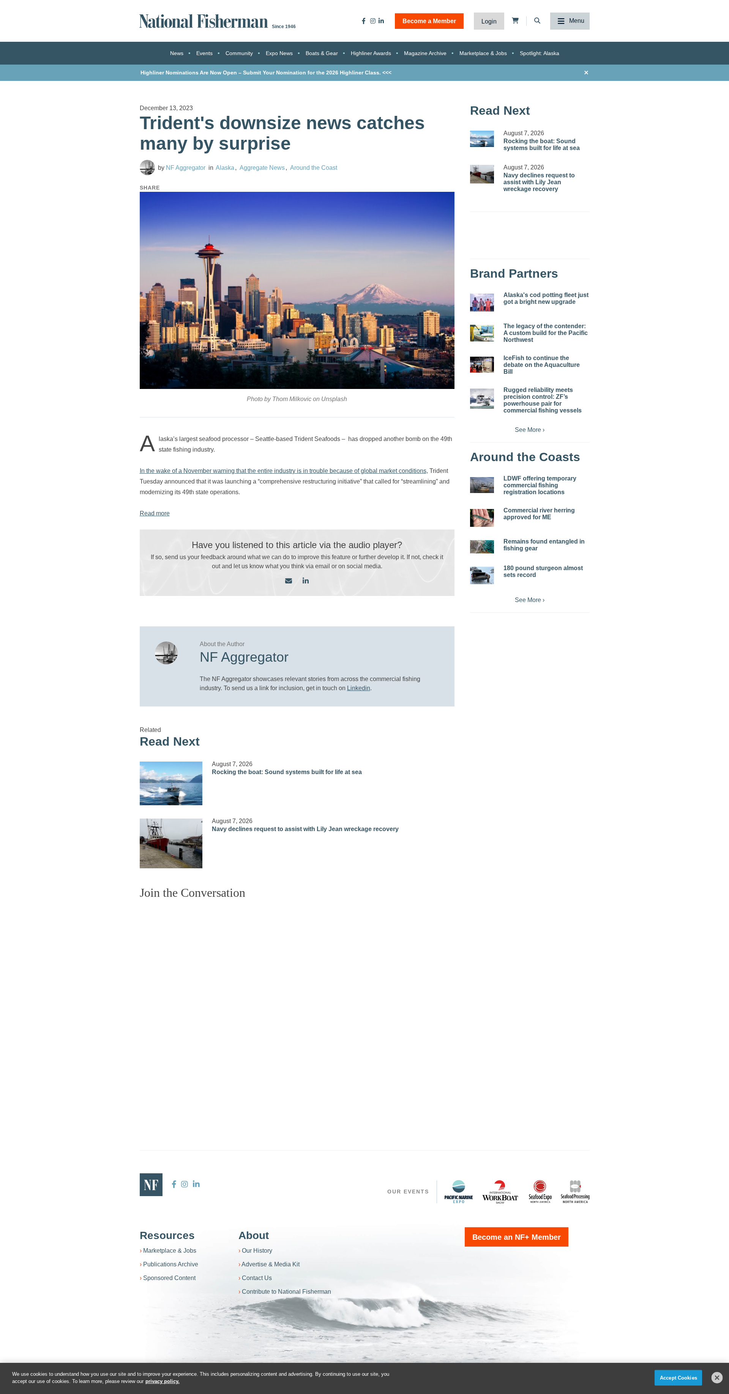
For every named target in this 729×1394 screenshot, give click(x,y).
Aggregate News (262, 167)
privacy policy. (162, 1381)
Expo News (279, 53)
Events (204, 53)
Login (489, 21)
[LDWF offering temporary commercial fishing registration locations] (482, 485)
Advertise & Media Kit (270, 1264)
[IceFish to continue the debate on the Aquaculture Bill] (482, 365)
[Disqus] (297, 1000)
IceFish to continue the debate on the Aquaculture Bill (541, 365)
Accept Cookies (678, 1378)
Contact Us (257, 1278)
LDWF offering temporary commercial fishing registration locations (539, 485)
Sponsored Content (169, 1278)
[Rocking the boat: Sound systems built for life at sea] (171, 783)
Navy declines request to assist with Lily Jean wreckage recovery (305, 829)
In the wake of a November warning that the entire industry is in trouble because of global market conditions (283, 471)
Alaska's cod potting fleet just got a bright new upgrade (546, 298)
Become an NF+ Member (516, 1237)
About (253, 1235)
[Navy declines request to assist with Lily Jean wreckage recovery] (171, 843)
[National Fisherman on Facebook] (364, 21)
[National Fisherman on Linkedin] (381, 21)
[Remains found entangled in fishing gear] (482, 546)
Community (239, 53)
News (176, 53)
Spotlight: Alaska (539, 53)
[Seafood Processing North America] (575, 1191)
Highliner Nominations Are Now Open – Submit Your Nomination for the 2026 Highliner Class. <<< (265, 73)
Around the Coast (313, 167)
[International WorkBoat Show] (500, 1191)
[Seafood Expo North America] (540, 1191)
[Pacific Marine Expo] (459, 1191)
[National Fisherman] (205, 20)
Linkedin (358, 688)
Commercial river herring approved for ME (539, 513)
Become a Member (429, 21)
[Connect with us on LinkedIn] (305, 581)
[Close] (717, 1377)
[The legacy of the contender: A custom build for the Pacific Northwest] (482, 333)
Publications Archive (170, 1264)
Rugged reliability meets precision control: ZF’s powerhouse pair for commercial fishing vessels (542, 400)
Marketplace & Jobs (483, 53)
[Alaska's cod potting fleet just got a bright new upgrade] (482, 302)
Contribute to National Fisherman (286, 1291)
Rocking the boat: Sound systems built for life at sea (287, 772)
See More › (529, 430)
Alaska (225, 167)
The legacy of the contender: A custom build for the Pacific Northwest (545, 333)
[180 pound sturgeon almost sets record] (482, 575)
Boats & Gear (322, 53)
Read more (155, 513)
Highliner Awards (371, 53)
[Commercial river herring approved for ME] (482, 518)
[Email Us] (289, 581)
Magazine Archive (425, 53)
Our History (257, 1250)
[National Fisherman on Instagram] (373, 21)
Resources (167, 1235)
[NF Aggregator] (147, 167)
